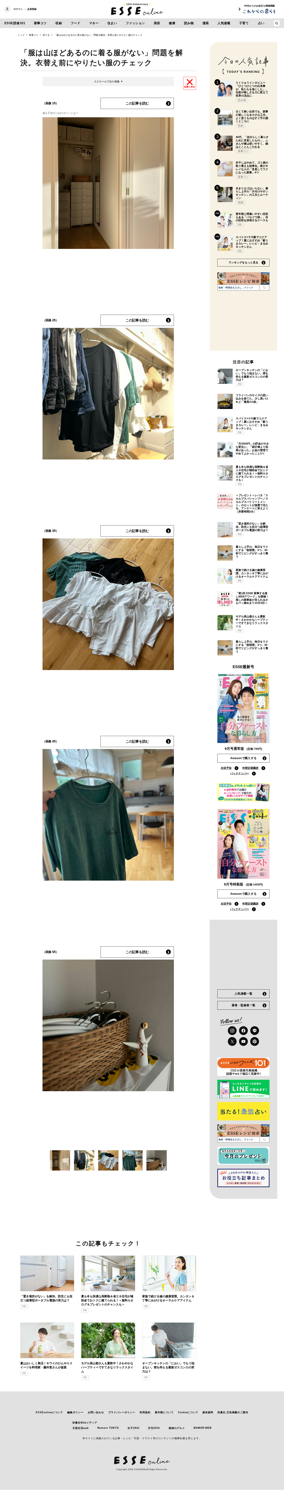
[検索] (264, 287)
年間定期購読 (250, 768)
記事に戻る (189, 87)
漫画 (205, 23)
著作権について (164, 1412)
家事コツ (40, 23)
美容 (157, 23)
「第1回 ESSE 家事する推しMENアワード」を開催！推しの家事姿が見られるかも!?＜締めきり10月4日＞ (252, 598)
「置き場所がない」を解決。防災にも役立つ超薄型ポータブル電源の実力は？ (46, 1298)
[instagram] (232, 1030)
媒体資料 (207, 1412)
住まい (112, 23)
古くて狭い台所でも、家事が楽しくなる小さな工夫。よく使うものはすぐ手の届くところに (252, 116)
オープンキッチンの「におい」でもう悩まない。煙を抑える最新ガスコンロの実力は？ (168, 1367)
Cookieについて (188, 1412)
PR (24, 1306)
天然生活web (80, 1428)
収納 (58, 23)
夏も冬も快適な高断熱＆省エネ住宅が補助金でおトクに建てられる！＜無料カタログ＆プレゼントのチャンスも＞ (107, 1300)
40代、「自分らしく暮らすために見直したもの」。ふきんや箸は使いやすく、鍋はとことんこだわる (252, 141)
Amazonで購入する (243, 758)
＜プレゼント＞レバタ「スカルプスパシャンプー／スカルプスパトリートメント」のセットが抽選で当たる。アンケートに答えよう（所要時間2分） (252, 503)
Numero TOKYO (108, 1427)
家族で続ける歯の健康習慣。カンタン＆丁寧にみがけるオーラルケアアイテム (168, 1298)
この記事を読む (137, 103)
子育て (244, 23)
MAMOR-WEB (203, 1427)
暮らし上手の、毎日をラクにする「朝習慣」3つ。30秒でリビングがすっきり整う (252, 551)
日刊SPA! (154, 1428)
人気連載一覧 (243, 993)
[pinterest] (254, 1041)
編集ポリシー (75, 1412)
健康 (172, 23)
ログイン (18, 9)
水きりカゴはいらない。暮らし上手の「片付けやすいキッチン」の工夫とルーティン (252, 193)
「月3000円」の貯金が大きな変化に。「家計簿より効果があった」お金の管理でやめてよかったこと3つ (252, 448)
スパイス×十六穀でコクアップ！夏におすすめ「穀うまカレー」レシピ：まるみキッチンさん (252, 242)
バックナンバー (239, 773)
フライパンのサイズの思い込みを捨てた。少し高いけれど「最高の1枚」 (252, 398)
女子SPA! (133, 1428)
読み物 (189, 23)
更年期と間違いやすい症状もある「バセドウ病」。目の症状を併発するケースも (252, 217)
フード (75, 23)
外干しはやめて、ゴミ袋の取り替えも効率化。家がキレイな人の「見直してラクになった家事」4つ (252, 167)
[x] (232, 1041)
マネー (94, 23)
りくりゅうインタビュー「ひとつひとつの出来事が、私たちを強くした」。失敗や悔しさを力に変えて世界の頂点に (252, 89)
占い (261, 23)
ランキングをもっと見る (243, 262)
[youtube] (243, 1041)
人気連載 (224, 23)
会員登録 (32, 9)
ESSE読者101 (14, 23)
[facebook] (243, 1030)
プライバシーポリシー (121, 1412)
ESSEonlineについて (49, 1412)
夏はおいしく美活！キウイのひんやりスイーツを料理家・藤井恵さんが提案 (46, 1365)
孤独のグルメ (177, 1428)
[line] (254, 1030)
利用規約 (145, 1412)
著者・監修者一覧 (243, 1005)
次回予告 (226, 768)
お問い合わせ (96, 1412)
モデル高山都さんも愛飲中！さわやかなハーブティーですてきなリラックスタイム (107, 1367)
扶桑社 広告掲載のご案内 (233, 1412)
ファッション (135, 23)
